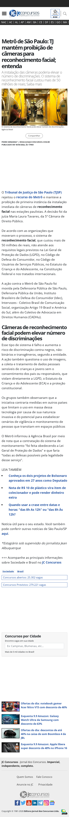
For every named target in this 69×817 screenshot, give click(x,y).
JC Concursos (51, 562)
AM (28, 22)
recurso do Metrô (29, 197)
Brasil (20, 571)
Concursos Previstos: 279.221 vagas (24, 585)
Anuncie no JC (25, 784)
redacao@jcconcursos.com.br (35, 142)
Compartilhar (34, 135)
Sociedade (8, 571)
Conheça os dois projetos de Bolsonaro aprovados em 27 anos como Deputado (38, 478)
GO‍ (58, 22)
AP (22, 22)
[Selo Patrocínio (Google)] (55, 13)
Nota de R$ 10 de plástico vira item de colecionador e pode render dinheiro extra (37, 493)
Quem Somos (25, 777)
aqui (5, 533)
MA (65, 22)
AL (16, 22)
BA (34, 22)
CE (40, 22)
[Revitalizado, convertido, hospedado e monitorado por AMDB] (64, 811)
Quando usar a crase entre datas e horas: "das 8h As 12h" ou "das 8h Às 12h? (36, 510)
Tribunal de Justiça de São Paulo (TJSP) (33, 192)
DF (46, 22)
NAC (3, 22)
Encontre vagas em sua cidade (19, 640)
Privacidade (45, 784)
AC (10, 22)
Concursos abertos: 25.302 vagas (23, 577)
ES (52, 22)
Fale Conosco (44, 777)
